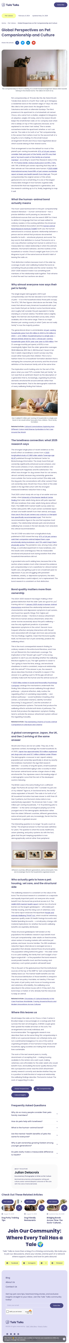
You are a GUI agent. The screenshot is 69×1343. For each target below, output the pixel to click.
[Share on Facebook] (17, 43)
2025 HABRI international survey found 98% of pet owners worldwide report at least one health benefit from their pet (34, 171)
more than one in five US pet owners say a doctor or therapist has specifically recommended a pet (34, 514)
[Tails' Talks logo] (10, 5)
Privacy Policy (42, 1326)
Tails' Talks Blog (31, 1326)
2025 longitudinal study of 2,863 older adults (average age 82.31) (32, 455)
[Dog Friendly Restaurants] (34, 1211)
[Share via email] (34, 43)
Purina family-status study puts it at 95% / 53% (36, 163)
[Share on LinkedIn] (28, 43)
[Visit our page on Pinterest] (18, 1334)
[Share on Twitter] (23, 43)
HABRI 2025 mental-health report (24, 904)
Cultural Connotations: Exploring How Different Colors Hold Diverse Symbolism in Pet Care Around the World (32, 429)
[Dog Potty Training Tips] (12, 1211)
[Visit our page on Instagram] (11, 1334)
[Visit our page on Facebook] (7, 1334)
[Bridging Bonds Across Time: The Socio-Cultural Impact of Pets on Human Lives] (57, 1211)
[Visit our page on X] (14, 1334)
